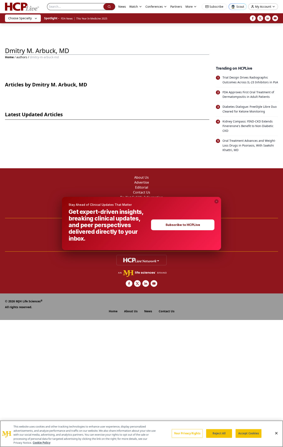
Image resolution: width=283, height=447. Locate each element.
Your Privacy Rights (187, 433)
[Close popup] (216, 201)
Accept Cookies (248, 433)
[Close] (276, 433)
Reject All (219, 433)
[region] (141, 433)
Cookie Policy (41, 443)
